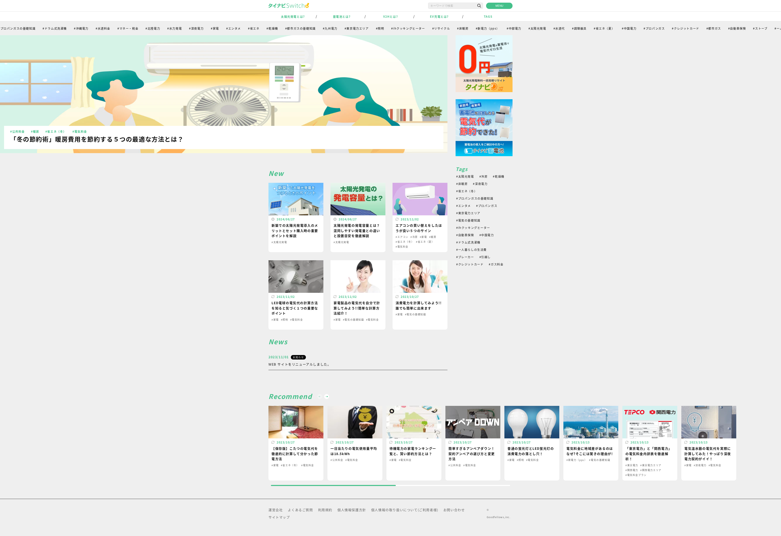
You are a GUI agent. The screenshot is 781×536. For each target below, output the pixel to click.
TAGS (488, 16)
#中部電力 (495, 28)
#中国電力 (610, 28)
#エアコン (402, 237)
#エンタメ (215, 28)
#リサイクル (422, 28)
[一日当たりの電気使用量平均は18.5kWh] (354, 443)
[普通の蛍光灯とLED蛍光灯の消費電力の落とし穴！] (531, 443)
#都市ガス (695, 28)
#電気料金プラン (636, 475)
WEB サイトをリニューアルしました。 (299, 364)
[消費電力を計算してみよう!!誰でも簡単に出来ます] (420, 295)
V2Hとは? (390, 16)
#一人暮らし (765, 28)
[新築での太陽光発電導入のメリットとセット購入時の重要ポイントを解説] (295, 217)
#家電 (196, 28)
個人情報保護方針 (351, 509)
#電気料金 (79, 131)
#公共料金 (17, 131)
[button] (326, 396)
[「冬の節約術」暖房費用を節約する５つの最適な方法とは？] (223, 94)
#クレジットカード (667, 28)
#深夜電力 (177, 28)
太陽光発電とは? (293, 16)
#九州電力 (311, 28)
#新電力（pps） (469, 28)
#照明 (361, 28)
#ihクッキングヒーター (389, 28)
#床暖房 (444, 28)
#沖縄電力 (62, 28)
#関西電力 (631, 470)
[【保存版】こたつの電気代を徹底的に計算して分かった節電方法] (295, 443)
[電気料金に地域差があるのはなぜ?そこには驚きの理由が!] (590, 443)
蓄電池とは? (342, 16)
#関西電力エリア (650, 470)
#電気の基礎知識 (353, 319)
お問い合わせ (454, 509)
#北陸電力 (134, 28)
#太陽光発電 (519, 28)
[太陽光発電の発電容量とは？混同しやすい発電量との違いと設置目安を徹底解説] (358, 217)
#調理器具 (560, 28)
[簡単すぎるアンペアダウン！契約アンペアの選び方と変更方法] (472, 443)
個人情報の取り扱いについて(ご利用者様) (404, 509)
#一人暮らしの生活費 (471, 249)
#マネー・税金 (109, 28)
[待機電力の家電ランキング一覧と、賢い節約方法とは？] (413, 443)
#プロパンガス (635, 28)
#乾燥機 (253, 28)
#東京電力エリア (338, 28)
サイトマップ (279, 517)
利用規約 (325, 509)
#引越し (485, 257)
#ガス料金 (496, 264)
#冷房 (414, 237)
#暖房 (35, 131)
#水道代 (540, 28)
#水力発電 (156, 28)
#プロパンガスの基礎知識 (474, 198)
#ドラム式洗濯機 (36, 28)
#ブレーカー (465, 257)
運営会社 (275, 509)
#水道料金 (84, 28)
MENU (499, 5)
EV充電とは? (439, 16)
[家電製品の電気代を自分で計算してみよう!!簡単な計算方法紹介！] (358, 295)
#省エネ (235, 28)
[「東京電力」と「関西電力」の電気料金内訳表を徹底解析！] (649, 443)
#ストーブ (741, 28)
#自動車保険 (719, 28)
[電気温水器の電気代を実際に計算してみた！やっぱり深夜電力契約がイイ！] (708, 443)
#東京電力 (631, 465)
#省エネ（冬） (55, 131)
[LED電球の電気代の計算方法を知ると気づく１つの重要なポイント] (295, 295)
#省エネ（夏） (585, 28)
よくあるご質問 (300, 509)
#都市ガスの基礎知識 (281, 28)
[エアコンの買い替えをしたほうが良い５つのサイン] (420, 217)
